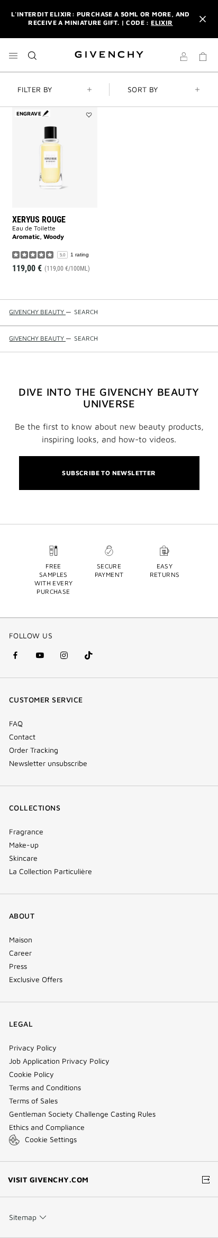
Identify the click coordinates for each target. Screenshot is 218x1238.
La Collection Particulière (50, 871)
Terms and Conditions (45, 1087)
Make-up (24, 845)
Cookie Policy (31, 1074)
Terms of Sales (33, 1101)
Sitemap (23, 1217)
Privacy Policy (33, 1048)
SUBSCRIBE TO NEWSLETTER (109, 473)
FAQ (16, 723)
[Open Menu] (13, 55)
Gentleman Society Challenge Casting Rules (82, 1114)
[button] (183, 58)
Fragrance (26, 831)
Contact (22, 737)
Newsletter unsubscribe (48, 763)
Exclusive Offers (35, 979)
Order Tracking (33, 750)
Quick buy (63, 247)
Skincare (23, 858)
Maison (20, 940)
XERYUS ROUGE (39, 220)
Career (20, 953)
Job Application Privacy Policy (59, 1061)
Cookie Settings (51, 1139)
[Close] (202, 19)
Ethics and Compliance (47, 1127)
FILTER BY (34, 89)
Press (18, 966)
